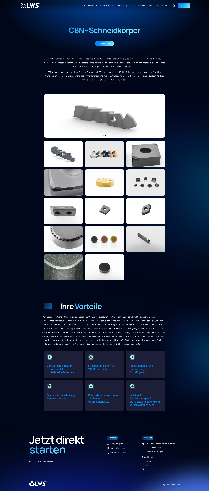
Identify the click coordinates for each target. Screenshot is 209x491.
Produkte (103, 5)
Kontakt (132, 5)
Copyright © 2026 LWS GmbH (171, 485)
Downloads (142, 5)
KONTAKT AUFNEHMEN (39, 461)
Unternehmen (89, 5)
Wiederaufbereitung (119, 5)
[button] (163, 5)
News (151, 5)
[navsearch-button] (174, 6)
